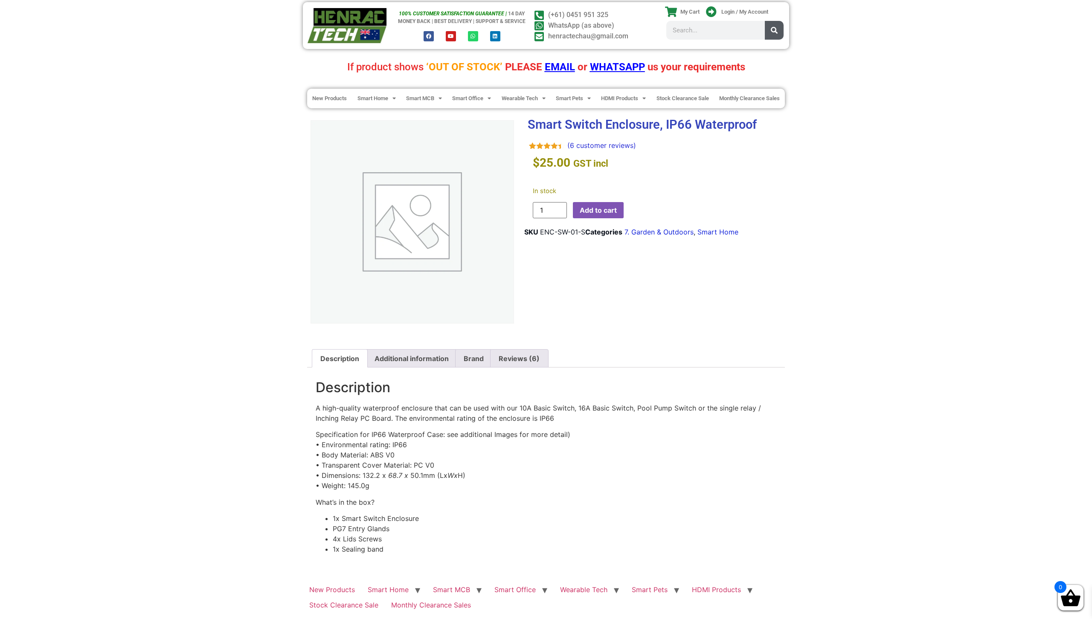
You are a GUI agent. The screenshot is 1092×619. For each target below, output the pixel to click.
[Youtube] (451, 36)
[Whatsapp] (473, 36)
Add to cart (598, 210)
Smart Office (467, 98)
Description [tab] (339, 358)
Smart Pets (569, 98)
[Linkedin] (495, 36)
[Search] (774, 30)
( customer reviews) (601, 145)
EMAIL (560, 67)
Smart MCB (420, 98)
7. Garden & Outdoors (659, 232)
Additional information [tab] (412, 358)
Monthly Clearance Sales (749, 98)
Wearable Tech (520, 98)
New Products (329, 98)
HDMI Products (619, 98)
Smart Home (372, 98)
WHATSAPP (617, 67)
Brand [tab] (474, 358)
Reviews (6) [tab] (519, 358)
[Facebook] (429, 36)
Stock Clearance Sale (682, 98)
